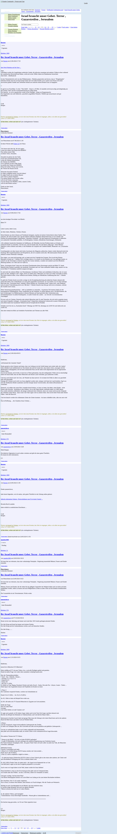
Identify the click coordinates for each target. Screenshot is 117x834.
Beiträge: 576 (5, 439)
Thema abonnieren (32, 29)
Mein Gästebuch (13, 16)
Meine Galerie (12, 18)
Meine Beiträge (12, 31)
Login (86, 3)
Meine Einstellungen (14, 14)
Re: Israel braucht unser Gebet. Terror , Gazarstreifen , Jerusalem (32, 57)
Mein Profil (11, 19)
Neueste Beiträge (13, 29)
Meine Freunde (12, 24)
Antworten (4, 128)
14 (45, 27)
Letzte (59, 27)
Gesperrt (78, 833)
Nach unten (65, 27)
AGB (44, 833)
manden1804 (7, 558)
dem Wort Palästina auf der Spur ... (11, 67)
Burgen (5, 61)
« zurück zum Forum (7, 833)
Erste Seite (24, 27)
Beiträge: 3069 (5, 53)
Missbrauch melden (35, 833)
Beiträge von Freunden (14, 32)
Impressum (16, 833)
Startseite (37, 10)
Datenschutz (24, 833)
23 (52, 27)
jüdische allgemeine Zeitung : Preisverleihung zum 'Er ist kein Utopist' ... (22, 499)
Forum (43, 10)
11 (35, 27)
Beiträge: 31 (4, 550)
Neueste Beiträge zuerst (46, 29)
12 (38, 27)
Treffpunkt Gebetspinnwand (55, 10)
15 (48, 27)
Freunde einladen (13, 26)
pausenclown (7, 447)
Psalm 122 (17, 144)
